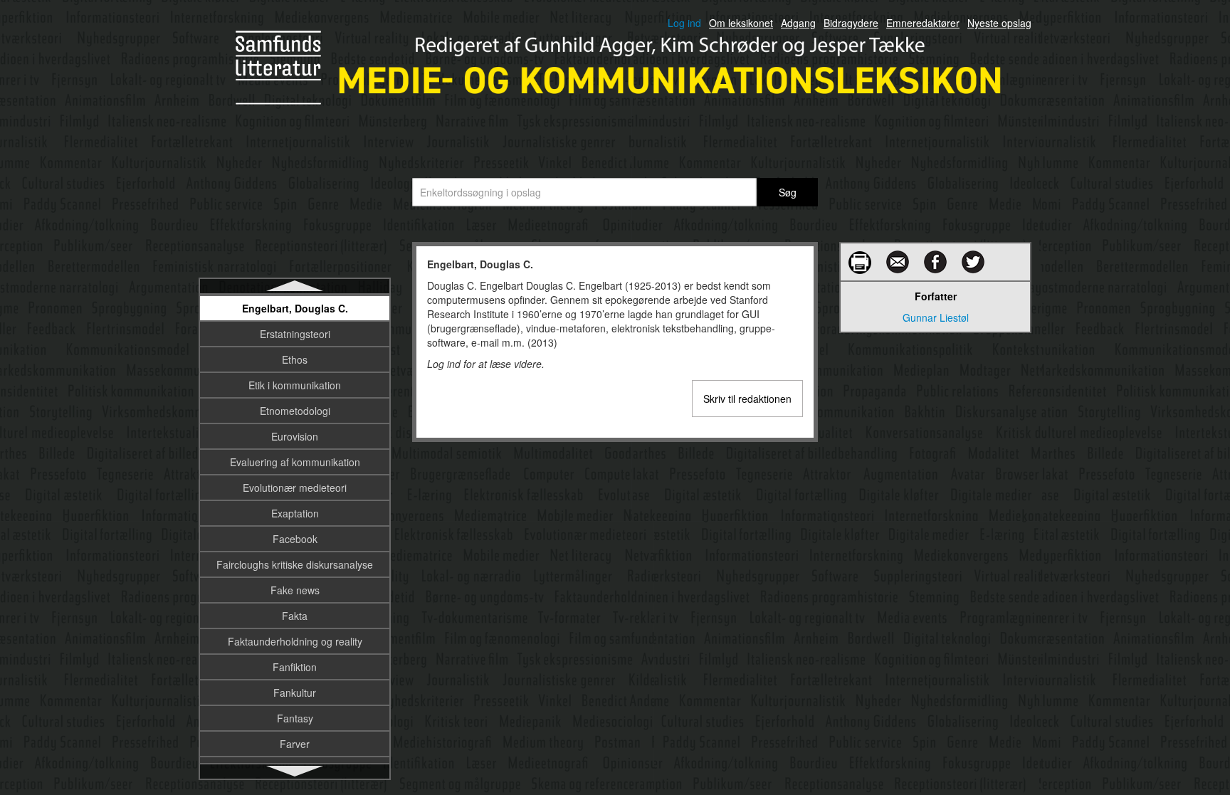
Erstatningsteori (295, 334)
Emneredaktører (923, 23)
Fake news (295, 590)
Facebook (295, 539)
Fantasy (295, 718)
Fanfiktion (295, 667)
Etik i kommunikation (294, 385)
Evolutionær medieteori (295, 487)
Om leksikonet (741, 23)
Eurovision (294, 436)
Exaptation (295, 513)
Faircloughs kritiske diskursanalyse (294, 564)
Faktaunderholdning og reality (295, 641)
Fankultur (294, 692)
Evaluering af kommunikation (295, 462)
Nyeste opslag (999, 23)
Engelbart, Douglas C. (295, 308)
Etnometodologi (295, 411)
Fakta (295, 616)
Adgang (798, 23)
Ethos (295, 359)
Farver (295, 744)
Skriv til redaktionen (747, 398)
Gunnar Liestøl (936, 317)
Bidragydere (851, 23)
